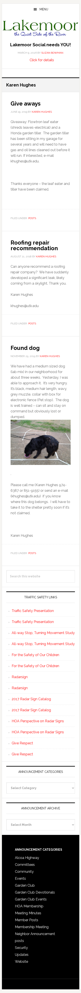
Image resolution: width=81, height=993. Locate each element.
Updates (22, 955)
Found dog (25, 348)
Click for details (42, 60)
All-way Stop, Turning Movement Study (43, 633)
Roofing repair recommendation (34, 245)
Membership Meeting (32, 927)
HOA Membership (29, 906)
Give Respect (22, 743)
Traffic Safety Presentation (33, 611)
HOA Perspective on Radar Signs (38, 721)
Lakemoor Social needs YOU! (40, 44)
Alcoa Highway (27, 858)
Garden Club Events (31, 899)
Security (21, 948)
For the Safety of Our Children (35, 655)
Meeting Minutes (28, 913)
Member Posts (26, 920)
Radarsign (20, 677)
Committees (25, 865)
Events (20, 878)
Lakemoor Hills (40, 29)
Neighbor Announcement (35, 934)
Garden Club (25, 885)
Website (21, 961)
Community (24, 872)
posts (32, 218)
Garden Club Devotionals (35, 892)
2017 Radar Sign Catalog (31, 699)
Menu (44, 9)
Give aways (26, 103)
